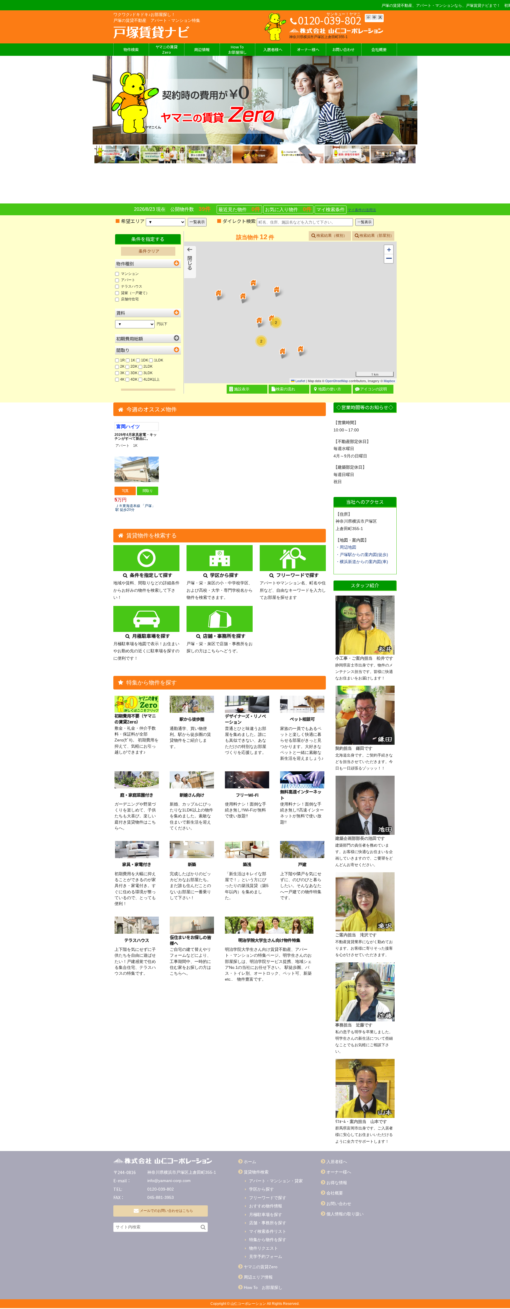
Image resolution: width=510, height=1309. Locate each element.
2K (122, 366)
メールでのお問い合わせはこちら (166, 1211)
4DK (134, 379)
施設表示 (241, 389)
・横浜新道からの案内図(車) (362, 561)
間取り (148, 491)
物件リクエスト (263, 1248)
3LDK (148, 373)
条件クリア (149, 251)
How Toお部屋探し (237, 49)
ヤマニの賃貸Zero (167, 49)
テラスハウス (131, 286)
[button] (276, 289)
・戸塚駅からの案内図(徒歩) (362, 554)
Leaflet (300, 380)
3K (122, 373)
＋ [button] (389, 249)
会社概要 (379, 49)
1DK (144, 360)
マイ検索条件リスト (267, 1231)
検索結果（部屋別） (376, 235)
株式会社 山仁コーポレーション (151, 32)
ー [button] (389, 258)
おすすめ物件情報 (265, 1206)
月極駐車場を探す (265, 1214)
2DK (134, 366)
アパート (128, 280)
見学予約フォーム (265, 1256)
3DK (134, 373)
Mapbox (389, 380)
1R (122, 360)
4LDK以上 (151, 379)
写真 (125, 491)
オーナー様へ (308, 49)
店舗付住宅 (130, 299)
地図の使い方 (329, 389)
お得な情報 (336, 1182)
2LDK (148, 366)
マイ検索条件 (330, 209)
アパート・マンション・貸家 (276, 1180)
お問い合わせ (338, 1203)
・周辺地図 (346, 547)
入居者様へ (272, 49)
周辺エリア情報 (258, 1277)
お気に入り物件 (288, 209)
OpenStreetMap (336, 380)
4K (122, 379)
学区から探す (261, 1189)
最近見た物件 (239, 209)
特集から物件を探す (267, 1239)
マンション (130, 274)
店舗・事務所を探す (267, 1222)
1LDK (158, 360)
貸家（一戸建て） (135, 293)
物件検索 (131, 49)
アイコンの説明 (373, 389)
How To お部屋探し (263, 1287)
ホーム (250, 1161)
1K (133, 360)
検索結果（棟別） (331, 235)
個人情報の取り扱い (345, 1214)
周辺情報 (202, 49)
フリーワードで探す (267, 1197)
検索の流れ (285, 389)
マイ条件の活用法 (362, 210)
